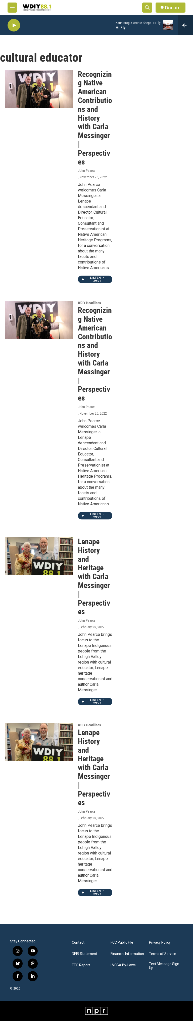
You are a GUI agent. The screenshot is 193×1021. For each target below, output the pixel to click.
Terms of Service (162, 954)
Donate (172, 7)
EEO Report (81, 965)
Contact (78, 942)
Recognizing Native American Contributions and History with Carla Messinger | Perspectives (95, 118)
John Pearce (86, 171)
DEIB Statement (84, 954)
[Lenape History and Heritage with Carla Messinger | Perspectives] (39, 556)
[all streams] (185, 25)
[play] (14, 25)
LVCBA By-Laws (123, 965)
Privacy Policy (160, 942)
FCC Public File (122, 942)
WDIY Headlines (89, 303)
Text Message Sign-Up (164, 966)
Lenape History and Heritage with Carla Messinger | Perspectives (94, 576)
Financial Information (127, 954)
